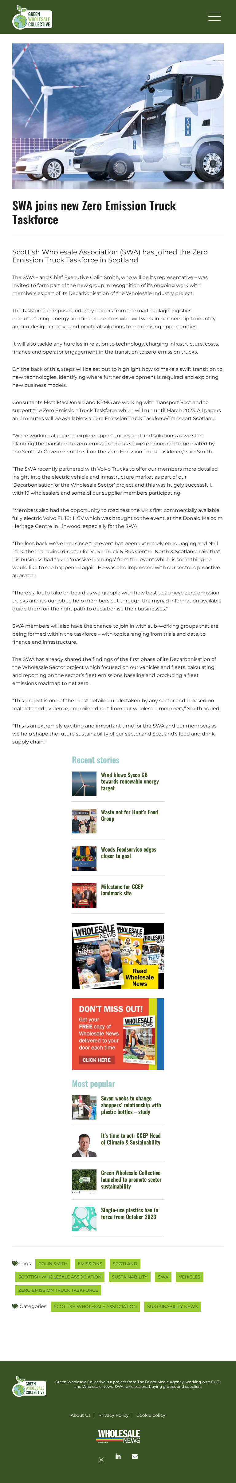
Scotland (125, 1263)
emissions (90, 1263)
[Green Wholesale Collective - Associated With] (118, 1437)
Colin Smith (52, 1263)
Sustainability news (172, 1306)
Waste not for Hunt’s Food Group (129, 815)
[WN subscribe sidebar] (118, 1034)
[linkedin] (118, 1456)
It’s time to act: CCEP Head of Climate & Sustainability (131, 1138)
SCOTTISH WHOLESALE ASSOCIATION (95, 1306)
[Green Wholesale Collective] (32, 17)
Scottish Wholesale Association (59, 1277)
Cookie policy (150, 1415)
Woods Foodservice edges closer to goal (128, 852)
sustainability (130, 1277)
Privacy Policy (113, 1415)
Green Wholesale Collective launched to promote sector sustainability (131, 1179)
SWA (163, 1277)
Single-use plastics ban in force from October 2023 (129, 1213)
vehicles (189, 1277)
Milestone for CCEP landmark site (122, 889)
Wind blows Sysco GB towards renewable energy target (130, 781)
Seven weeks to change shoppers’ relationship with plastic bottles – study (131, 1104)
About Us (81, 1415)
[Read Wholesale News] (118, 956)
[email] (134, 1456)
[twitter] (101, 1460)
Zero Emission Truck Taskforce (58, 1290)
